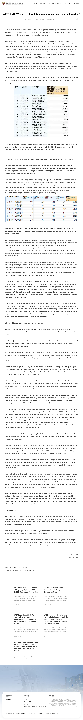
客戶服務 (68, 3)
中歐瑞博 (41, 19)
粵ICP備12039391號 (55, 713)
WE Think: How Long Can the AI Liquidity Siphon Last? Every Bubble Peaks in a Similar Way (26, 590)
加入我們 (76, 3)
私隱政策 (41, 713)
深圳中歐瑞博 (9, 699)
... (76, 706)
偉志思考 (30, 19)
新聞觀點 (59, 3)
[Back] (77, 19)
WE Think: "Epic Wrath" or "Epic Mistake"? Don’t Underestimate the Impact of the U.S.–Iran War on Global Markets (25, 619)
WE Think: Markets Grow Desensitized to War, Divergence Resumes (53, 590)
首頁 (35, 3)
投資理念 (51, 3)
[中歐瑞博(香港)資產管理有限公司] (12, 4)
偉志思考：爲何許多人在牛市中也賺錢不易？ (19, 570)
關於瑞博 (42, 3)
